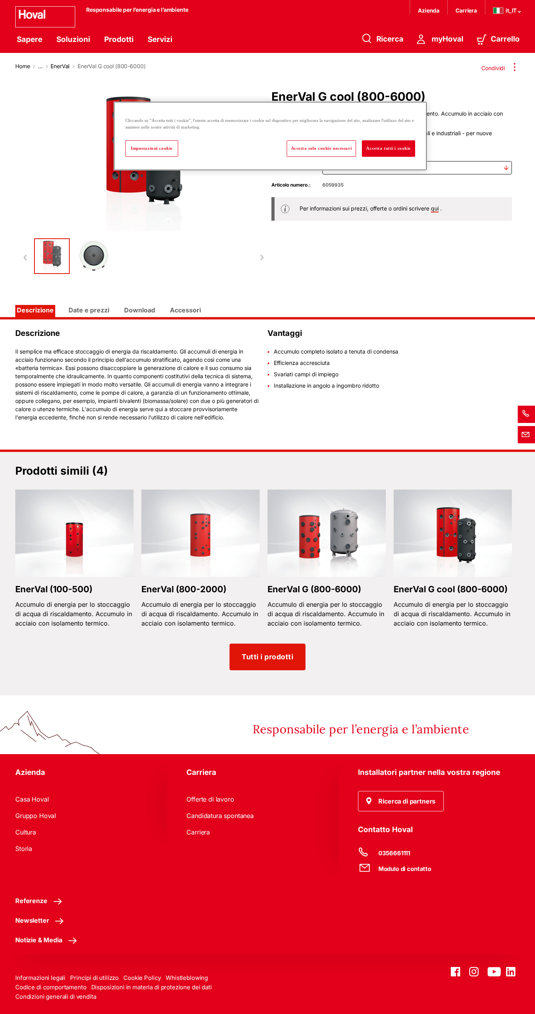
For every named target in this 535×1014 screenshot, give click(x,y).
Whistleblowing (187, 977)
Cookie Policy (142, 977)
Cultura (25, 832)
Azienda (428, 10)
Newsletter (32, 920)
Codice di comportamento (51, 987)
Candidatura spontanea (220, 816)
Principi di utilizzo (94, 977)
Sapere (29, 39)
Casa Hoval (32, 799)
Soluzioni (73, 39)
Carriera (466, 10)
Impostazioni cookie (152, 148)
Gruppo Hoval (35, 816)
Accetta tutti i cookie (388, 148)
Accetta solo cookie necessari (321, 148)
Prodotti (119, 39)
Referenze (31, 901)
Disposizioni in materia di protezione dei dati (151, 987)
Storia (23, 849)
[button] (401, 801)
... (40, 66)
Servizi (160, 39)
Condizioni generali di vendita (55, 996)
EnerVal (60, 66)
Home (22, 66)
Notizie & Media (38, 940)
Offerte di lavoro (210, 799)
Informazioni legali (40, 977)
